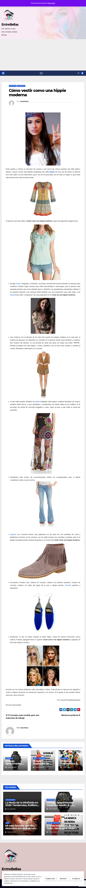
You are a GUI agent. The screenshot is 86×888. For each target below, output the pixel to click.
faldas (37, 401)
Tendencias (21, 85)
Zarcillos (68, 585)
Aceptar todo (50, 878)
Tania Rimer (24, 101)
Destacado (13, 85)
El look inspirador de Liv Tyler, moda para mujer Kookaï (61, 828)
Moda (35, 758)
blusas (18, 283)
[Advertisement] (43, 54)
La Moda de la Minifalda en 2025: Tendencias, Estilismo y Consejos (22, 805)
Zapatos (13, 534)
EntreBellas (10, 24)
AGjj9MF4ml (11, 809)
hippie (52, 172)
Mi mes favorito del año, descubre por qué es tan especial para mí (20, 828)
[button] (78, 73)
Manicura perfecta (69, 715)
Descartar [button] (51, 3)
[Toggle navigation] (41, 73)
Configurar (76, 878)
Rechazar (63, 878)
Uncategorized (10, 799)
